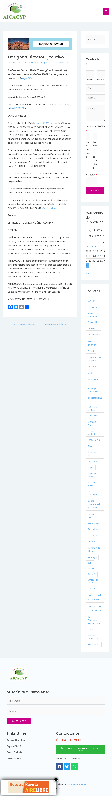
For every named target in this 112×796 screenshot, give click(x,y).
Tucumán (92, 629)
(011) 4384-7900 (68, 740)
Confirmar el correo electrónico (95, 155)
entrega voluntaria (93, 390)
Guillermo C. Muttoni (93, 432)
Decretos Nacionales (27, 62)
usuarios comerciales (93, 637)
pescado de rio (93, 515)
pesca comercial (92, 493)
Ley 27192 (27, 78)
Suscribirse (19, 721)
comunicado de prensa (94, 358)
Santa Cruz (92, 568)
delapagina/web (77, 784)
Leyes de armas (92, 475)
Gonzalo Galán (92, 423)
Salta (90, 563)
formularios (93, 415)
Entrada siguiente (55, 323)
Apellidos (101, 79)
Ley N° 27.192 (17, 108)
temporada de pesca (94, 608)
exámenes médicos (92, 408)
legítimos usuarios (93, 453)
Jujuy (90, 445)
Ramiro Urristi (60, 62)
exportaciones (95, 399)
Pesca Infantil (94, 523)
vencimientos (94, 644)
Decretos (92, 366)
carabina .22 (93, 328)
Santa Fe (92, 574)
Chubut (91, 351)
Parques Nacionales (93, 484)
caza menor (92, 342)
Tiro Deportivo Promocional (94, 620)
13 (95, 251)
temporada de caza (94, 597)
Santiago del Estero (93, 581)
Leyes (91, 467)
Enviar (95, 190)
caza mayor (94, 334)
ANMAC (12, 62)
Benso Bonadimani (93, 315)
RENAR (91, 541)
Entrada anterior (24, 323)
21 (98, 255)
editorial (93, 373)
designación (46, 62)
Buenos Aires (94, 322)
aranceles (92, 307)
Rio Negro (92, 557)
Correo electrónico (95, 128)
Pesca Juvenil (94, 529)
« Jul (88, 273)
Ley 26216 (92, 461)
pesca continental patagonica (94, 504)
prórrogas (92, 535)
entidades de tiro (94, 381)
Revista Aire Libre (94, 549)
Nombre (89, 79)
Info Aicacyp (94, 439)
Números (91, 174)
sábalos (91, 588)
